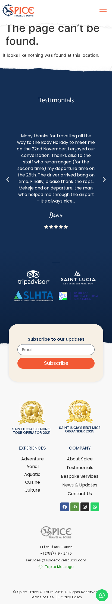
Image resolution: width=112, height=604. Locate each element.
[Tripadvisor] (74, 506)
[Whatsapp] (95, 506)
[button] (7, 179)
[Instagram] (84, 506)
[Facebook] (64, 506)
